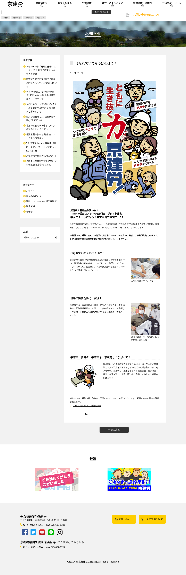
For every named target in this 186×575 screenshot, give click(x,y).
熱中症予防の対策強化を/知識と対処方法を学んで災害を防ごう (41, 83)
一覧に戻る (114, 429)
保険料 (6, 18)
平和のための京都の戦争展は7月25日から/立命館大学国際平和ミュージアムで (41, 95)
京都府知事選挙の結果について (41, 155)
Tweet (87, 414)
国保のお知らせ (33, 196)
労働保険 (28, 18)
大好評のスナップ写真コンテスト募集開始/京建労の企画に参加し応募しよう (41, 108)
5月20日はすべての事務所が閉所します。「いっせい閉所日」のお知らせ (41, 147)
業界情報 (30, 206)
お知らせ (30, 191)
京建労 (15, 4)
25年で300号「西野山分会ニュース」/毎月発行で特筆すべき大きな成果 (41, 70)
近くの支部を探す (153, 519)
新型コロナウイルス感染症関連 (87, 405)
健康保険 (16, 18)
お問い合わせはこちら (146, 14)
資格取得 (40, 18)
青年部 (29, 211)
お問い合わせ (126, 519)
